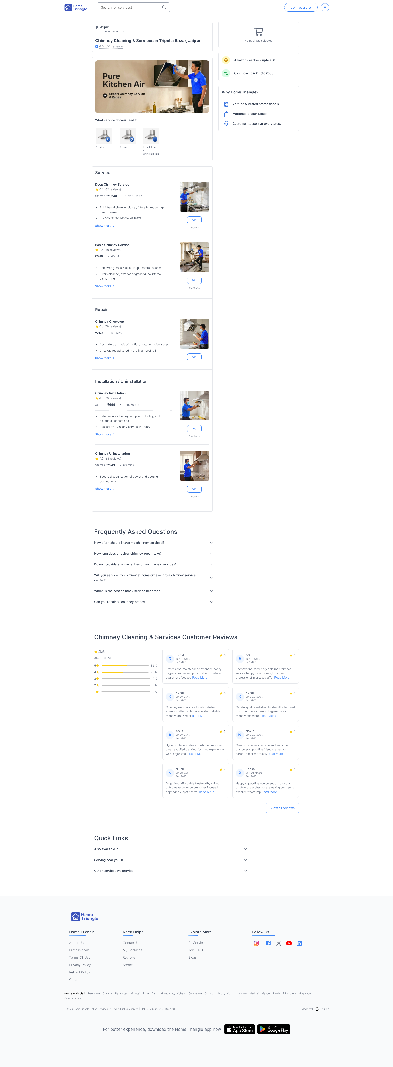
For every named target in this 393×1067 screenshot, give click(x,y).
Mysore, (267, 993)
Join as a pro (301, 7)
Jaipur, (221, 993)
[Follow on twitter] (278, 943)
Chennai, (108, 993)
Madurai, (255, 993)
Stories (128, 965)
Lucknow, (242, 993)
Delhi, (155, 993)
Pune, (146, 993)
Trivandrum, (290, 993)
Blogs (192, 957)
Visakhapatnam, (73, 998)
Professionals (79, 950)
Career (74, 980)
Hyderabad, (122, 993)
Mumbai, (136, 993)
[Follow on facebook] (268, 943)
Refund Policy (79, 972)
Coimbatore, (196, 993)
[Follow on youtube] (289, 943)
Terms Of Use (79, 957)
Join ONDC (196, 950)
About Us (76, 943)
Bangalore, (94, 993)
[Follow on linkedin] (299, 943)
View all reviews (282, 808)
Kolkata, (182, 993)
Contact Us (131, 943)
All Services (197, 943)
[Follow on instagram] (256, 943)
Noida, (277, 993)
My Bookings (132, 950)
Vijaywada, (305, 993)
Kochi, (231, 993)
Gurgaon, (210, 993)
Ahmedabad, (167, 993)
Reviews (129, 957)
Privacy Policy (80, 965)
